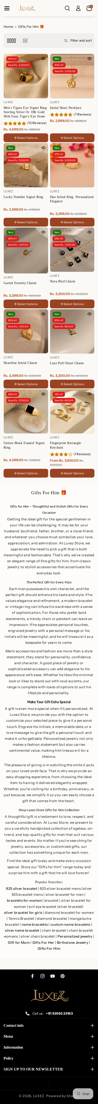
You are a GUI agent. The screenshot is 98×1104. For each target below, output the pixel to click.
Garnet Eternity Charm (20, 283)
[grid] (11, 40)
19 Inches (75, 126)
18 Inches (58, 126)
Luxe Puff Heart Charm (67, 363)
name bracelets (35, 925)
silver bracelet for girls (23, 913)
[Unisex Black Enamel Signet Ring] (26, 411)
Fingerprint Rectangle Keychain (65, 445)
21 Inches (75, 132)
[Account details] (78, 8)
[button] (7, 8)
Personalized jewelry (75, 937)
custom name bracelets (70, 925)
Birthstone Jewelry (72, 943)
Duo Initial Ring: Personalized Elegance (72, 199)
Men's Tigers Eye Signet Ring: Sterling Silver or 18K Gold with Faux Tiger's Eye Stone (26, 112)
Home (8, 26)
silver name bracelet (22, 931)
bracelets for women (24, 901)
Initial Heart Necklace (66, 108)
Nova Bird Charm (62, 281)
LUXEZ (39, 1096)
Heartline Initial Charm (20, 363)
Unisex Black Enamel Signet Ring (24, 445)
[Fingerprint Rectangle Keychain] (72, 411)
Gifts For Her (43, 943)
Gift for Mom (19, 943)
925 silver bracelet (21, 889)
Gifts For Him (49, 949)
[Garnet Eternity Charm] (26, 250)
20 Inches (58, 132)
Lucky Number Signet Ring (23, 197)
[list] (25, 40)
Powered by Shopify (62, 1096)
